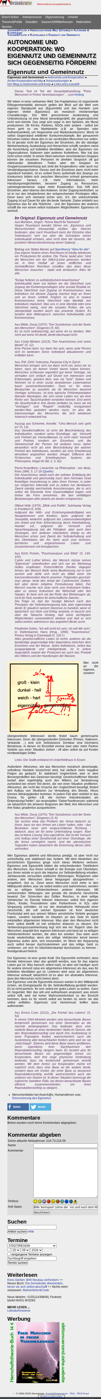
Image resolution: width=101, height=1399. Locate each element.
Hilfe (31, 1231)
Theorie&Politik (12, 22)
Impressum (61, 1393)
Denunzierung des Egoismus (31, 1098)
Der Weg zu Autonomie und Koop (29, 84)
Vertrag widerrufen (51, 1397)
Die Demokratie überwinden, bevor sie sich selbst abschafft (35, 1285)
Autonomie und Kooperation (65, 77)
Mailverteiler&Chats (36, 1290)
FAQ (72, 1393)
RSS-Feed (83, 1393)
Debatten (31, 22)
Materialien (83, 22)
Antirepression (32, 17)
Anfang (79, 94)
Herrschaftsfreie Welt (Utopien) (50, 30)
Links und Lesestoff (66, 84)
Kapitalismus (37, 35)
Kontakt (50, 1393)
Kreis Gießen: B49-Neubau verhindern (33, 1280)
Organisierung (54, 17)
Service (7, 27)
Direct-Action (10, 17)
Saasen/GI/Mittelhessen (57, 22)
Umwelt (73, 17)
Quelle (48, 471)
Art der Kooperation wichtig (25, 80)
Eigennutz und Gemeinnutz (64, 35)
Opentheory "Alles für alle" (72, 249)
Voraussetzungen (57, 80)
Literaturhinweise (18, 1310)
